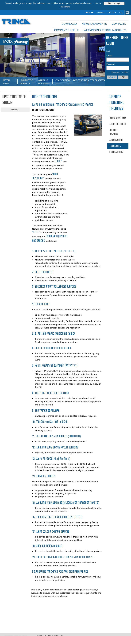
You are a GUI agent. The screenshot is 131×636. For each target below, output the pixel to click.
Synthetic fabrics (26, 81)
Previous (5, 59)
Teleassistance (97, 80)
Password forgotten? (120, 72)
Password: (109, 64)
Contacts (119, 23)
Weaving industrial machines (105, 30)
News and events (94, 23)
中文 (121, 13)
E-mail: (109, 56)
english (89, 13)
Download (69, 23)
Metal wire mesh (6, 81)
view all (15, 110)
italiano (100, 13)
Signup (112, 77)
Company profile (66, 30)
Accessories (80, 80)
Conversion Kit (62, 81)
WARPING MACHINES (44, 81)
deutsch (112, 13)
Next (100, 59)
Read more (65, 7)
